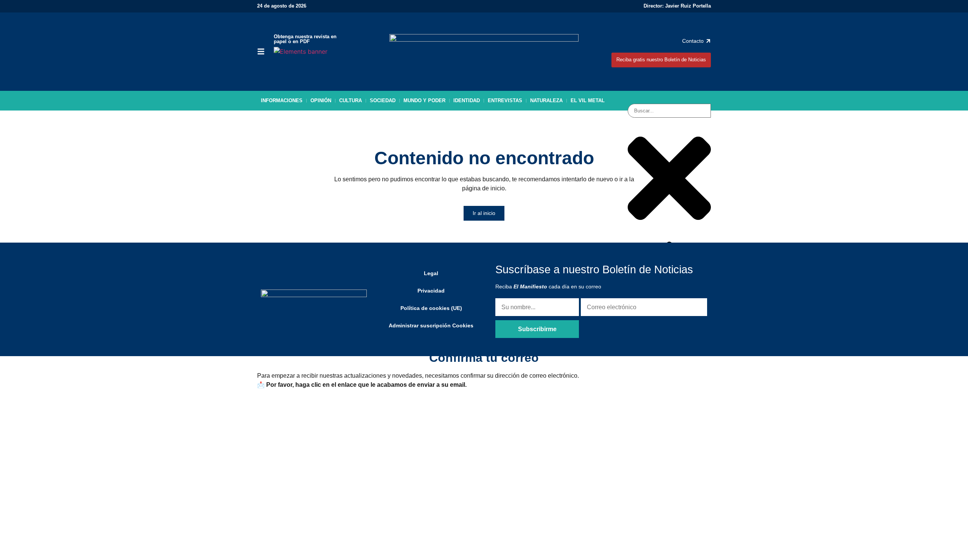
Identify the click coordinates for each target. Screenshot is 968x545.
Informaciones (281, 100)
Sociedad (383, 100)
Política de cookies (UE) (431, 308)
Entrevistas (505, 100)
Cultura (350, 100)
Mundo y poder (424, 100)
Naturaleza (546, 100)
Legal (431, 273)
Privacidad (431, 291)
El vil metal (588, 100)
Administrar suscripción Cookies (431, 325)
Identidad (466, 100)
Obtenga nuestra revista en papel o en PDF (305, 39)
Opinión (320, 100)
